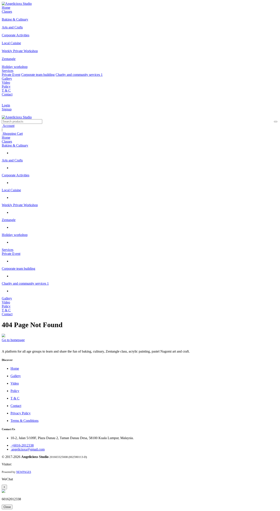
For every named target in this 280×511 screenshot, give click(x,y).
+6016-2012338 (22, 445)
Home (6, 7)
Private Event (11, 74)
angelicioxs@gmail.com (27, 449)
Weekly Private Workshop (20, 205)
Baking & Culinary (15, 145)
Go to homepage (13, 340)
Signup (7, 109)
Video (6, 82)
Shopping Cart (12, 133)
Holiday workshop (15, 235)
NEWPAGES (23, 472)
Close (7, 507)
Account (8, 126)
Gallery (7, 78)
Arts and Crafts (12, 160)
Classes (7, 11)
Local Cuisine (11, 190)
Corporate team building (38, 74)
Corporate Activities (15, 175)
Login (6, 105)
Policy (6, 86)
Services (7, 71)
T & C (6, 90)
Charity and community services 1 (79, 74)
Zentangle (9, 220)
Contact (7, 94)
